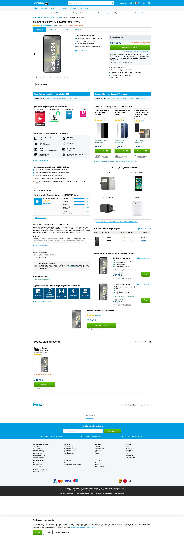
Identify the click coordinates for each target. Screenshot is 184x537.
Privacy (77, 493)
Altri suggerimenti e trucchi (43, 301)
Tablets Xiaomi (99, 450)
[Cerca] (112, 3)
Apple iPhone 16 (37, 448)
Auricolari (128, 452)
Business (73, 8)
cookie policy (90, 527)
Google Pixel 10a (37, 453)
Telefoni (67, 444)
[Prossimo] (70, 54)
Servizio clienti (84, 8)
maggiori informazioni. (112, 490)
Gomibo (97, 460)
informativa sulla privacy (78, 527)
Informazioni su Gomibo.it (66, 493)
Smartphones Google (69, 453)
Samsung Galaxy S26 (38, 450)
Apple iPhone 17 (37, 446)
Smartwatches (129, 455)
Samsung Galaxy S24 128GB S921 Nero (74, 17)
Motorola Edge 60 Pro (39, 455)
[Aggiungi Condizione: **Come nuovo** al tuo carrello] (145, 274)
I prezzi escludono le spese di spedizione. (113, 488)
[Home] (36, 8)
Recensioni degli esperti (54, 98)
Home (34, 17)
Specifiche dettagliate (41, 160)
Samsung (46, 17)
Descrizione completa (41, 245)
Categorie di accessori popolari (124, 98)
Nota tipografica (84, 493)
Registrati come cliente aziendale (72, 464)
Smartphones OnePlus (70, 450)
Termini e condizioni (108, 493)
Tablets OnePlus (99, 453)
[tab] (36, 77)
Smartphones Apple (69, 446)
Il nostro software (99, 464)
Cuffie (127, 453)
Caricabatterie (129, 450)
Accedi (130, 3)
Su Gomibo (98, 463)
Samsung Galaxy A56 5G (39, 452)
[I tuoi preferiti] (144, 3)
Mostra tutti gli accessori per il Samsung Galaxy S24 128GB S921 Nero (117, 161)
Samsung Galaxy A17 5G (39, 457)
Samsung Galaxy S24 (56, 17)
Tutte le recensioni (40, 218)
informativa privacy (100, 466)
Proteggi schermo (130, 448)
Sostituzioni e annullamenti (40, 469)
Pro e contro (73, 98)
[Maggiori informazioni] (131, 62)
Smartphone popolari (41, 444)
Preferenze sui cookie (96, 493)
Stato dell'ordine (37, 464)
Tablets (63, 8)
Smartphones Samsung (70, 448)
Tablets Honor (98, 452)
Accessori (53, 8)
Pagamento (36, 463)
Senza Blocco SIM (83, 51)
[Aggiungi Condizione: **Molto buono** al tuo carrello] (145, 300)
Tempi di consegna (38, 466)
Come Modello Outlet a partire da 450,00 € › (137, 51)
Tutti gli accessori (130, 457)
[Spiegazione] (130, 261)
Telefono (44, 8)
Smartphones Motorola (70, 452)
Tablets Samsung (99, 448)
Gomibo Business (68, 463)
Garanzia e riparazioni (39, 471)
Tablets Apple (98, 446)
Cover (127, 446)
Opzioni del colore (140, 98)
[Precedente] (34, 54)
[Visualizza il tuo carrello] (149, 3)
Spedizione (36, 468)
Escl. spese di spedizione (101, 156)
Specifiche (65, 98)
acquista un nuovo (72, 267)
